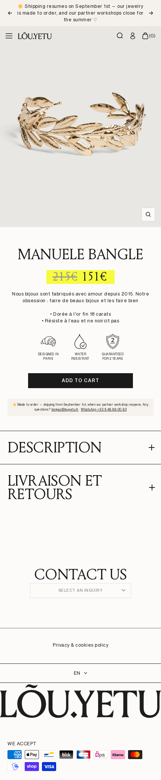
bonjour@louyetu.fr (65, 409)
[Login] (133, 35)
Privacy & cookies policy (80, 645)
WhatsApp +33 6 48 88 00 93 (104, 409)
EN (77, 673)
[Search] (120, 35)
